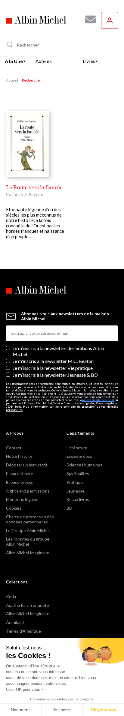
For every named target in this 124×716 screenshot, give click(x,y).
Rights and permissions (28, 490)
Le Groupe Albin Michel (28, 530)
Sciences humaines (84, 464)
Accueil (12, 80)
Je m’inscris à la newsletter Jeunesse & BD (55, 375)
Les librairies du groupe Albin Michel (27, 541)
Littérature (77, 447)
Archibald (15, 622)
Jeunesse (76, 490)
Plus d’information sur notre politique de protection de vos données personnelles (62, 408)
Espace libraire (19, 473)
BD (69, 508)
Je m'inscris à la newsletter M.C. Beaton (53, 361)
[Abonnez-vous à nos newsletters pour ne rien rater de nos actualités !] (88, 19)
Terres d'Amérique (23, 631)
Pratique (75, 482)
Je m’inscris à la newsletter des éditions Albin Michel (58, 351)
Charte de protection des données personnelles (30, 519)
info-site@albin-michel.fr (98, 400)
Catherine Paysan (24, 194)
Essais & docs (79, 456)
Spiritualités (78, 473)
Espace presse (19, 482)
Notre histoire (19, 456)
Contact (14, 447)
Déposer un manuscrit (27, 464)
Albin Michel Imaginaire (27, 552)
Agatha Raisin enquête (27, 605)
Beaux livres (78, 499)
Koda (11, 596)
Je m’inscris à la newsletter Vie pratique (53, 368)
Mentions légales (22, 499)
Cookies (13, 508)
